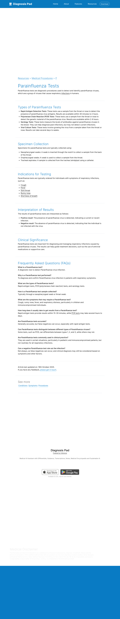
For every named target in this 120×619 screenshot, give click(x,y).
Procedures (43, 385)
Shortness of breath (29, 196)
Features (78, 4)
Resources (92, 4)
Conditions (22, 385)
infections (65, 93)
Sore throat (25, 190)
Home (55, 4)
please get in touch (48, 370)
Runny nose (25, 193)
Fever (23, 188)
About (66, 4)
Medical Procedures (42, 78)
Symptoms (33, 385)
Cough (23, 185)
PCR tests (76, 313)
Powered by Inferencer (60, 453)
